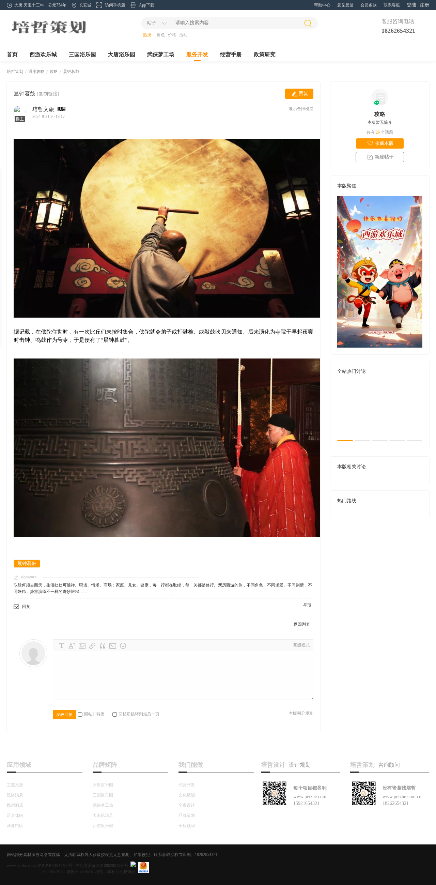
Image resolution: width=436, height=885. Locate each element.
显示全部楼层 (301, 108)
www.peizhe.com (21, 865)
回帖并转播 (94, 714)
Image (82, 645)
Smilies (123, 645)
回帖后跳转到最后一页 (139, 714)
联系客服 (392, 5)
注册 (424, 4)
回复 (303, 93)
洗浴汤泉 (15, 795)
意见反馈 (345, 5)
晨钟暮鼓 (71, 71)
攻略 (54, 71)
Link (92, 645)
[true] (307, 23)
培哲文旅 (43, 109)
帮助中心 (322, 5)
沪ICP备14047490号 (55, 865)
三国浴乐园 (82, 54)
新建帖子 (384, 156)
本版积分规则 (301, 713)
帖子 (151, 23)
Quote (102, 645)
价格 (172, 34)
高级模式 (301, 645)
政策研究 (265, 54)
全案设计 (186, 805)
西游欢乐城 (43, 54)
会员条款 (368, 5)
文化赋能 (186, 795)
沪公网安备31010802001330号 (101, 865)
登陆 (411, 4)
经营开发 (186, 784)
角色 (161, 34)
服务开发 (197, 54)
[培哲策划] (48, 34)
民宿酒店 (15, 805)
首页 (12, 54)
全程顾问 (186, 825)
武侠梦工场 (160, 54)
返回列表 (302, 624)
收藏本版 (384, 143)
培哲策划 (15, 71)
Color (71, 645)
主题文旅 (15, 784)
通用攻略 (36, 71)
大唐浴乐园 (121, 54)
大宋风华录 (103, 815)
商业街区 (15, 825)
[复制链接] (48, 93)
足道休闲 (15, 815)
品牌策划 (186, 815)
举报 (307, 604)
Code (112, 645)
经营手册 (231, 54)
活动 (183, 34)
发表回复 (64, 714)
